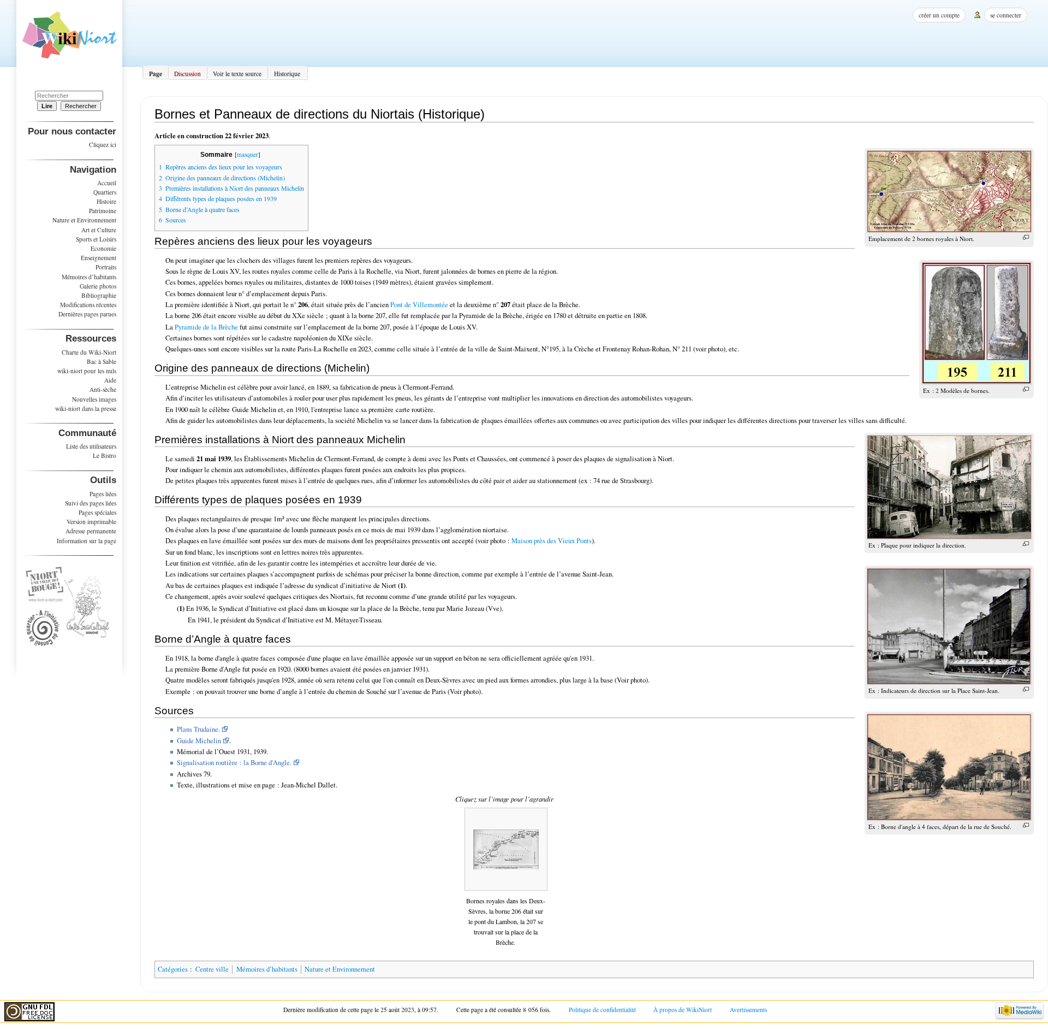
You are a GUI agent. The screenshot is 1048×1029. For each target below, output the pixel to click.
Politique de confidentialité (602, 1010)
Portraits (106, 267)
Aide (110, 380)
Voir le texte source (237, 73)
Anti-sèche (103, 389)
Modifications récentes (88, 305)
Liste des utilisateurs (91, 446)
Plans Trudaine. (198, 729)
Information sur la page (86, 541)
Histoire (106, 201)
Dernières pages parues (87, 314)
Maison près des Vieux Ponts (551, 540)
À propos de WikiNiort (682, 1010)
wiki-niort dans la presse (85, 408)
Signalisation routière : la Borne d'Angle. (234, 762)
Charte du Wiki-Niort (89, 352)
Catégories (173, 969)
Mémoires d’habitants (266, 969)
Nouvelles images (94, 399)
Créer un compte (939, 15)
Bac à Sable (101, 361)
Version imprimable (91, 522)
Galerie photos (98, 286)
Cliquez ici (102, 144)
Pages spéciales (97, 512)
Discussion (187, 73)
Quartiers (104, 192)
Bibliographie (98, 295)
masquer (247, 154)
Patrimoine (102, 211)
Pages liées (103, 494)
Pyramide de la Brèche (206, 327)
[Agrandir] (1026, 237)
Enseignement (98, 258)
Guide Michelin (199, 740)
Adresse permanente (91, 531)
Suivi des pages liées (90, 503)
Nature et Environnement (340, 969)
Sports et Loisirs (96, 239)
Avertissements (748, 1010)
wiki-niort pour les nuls (86, 371)
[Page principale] (69, 39)
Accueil (106, 183)
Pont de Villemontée (419, 304)
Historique (287, 73)
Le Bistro (104, 455)
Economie (103, 248)
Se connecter (1005, 15)
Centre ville (212, 969)
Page (155, 73)
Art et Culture (98, 230)
